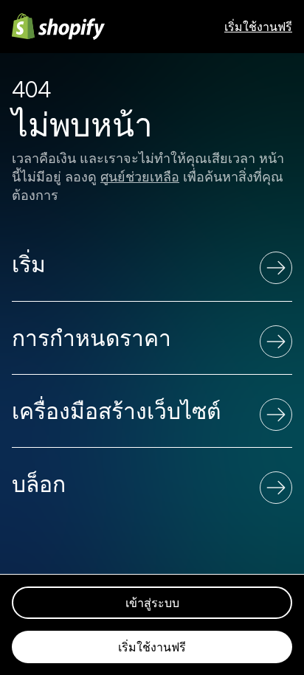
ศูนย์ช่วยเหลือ (139, 176)
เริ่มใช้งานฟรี (258, 26)
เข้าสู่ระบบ (152, 602)
